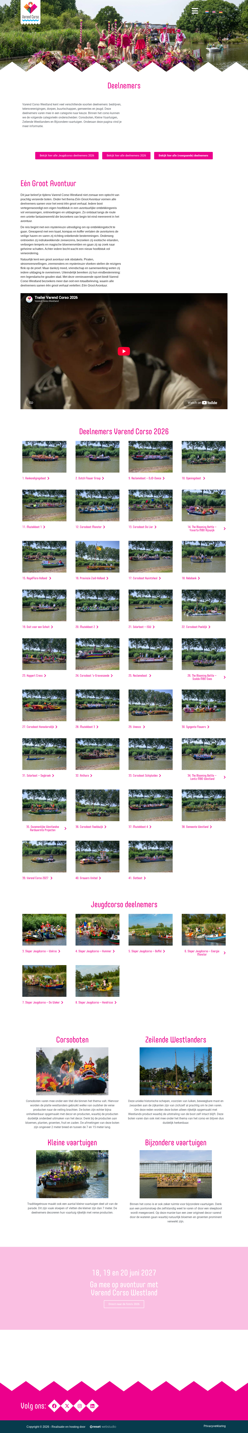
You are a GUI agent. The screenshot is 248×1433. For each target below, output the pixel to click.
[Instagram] (79, 1405)
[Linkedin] (92, 1405)
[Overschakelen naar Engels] (213, 11)
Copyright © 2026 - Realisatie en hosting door (56, 1426)
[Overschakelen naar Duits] (220, 11)
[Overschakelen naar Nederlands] (207, 11)
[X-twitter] (67, 1405)
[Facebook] (54, 1405)
